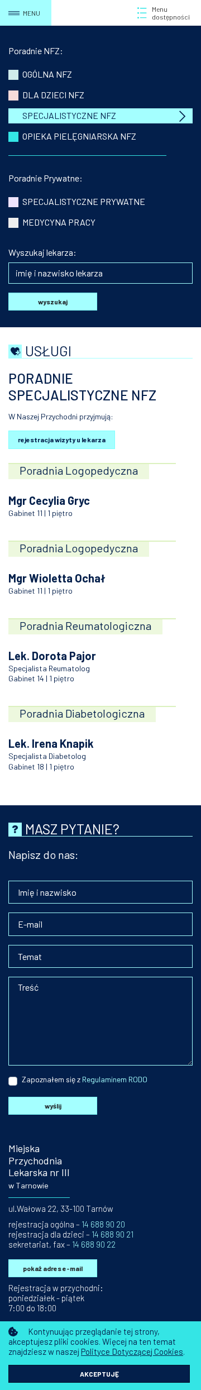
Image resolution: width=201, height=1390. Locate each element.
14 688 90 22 (94, 1244)
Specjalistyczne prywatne (83, 201)
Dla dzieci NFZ (53, 94)
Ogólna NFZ (47, 74)
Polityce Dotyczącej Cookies (132, 1351)
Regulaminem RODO (113, 1079)
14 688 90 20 (103, 1224)
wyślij (53, 1106)
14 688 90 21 (112, 1234)
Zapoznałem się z (51, 1079)
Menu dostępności (171, 13)
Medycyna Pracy (58, 222)
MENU (31, 13)
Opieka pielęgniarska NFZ (79, 136)
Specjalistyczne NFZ (69, 115)
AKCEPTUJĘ (99, 1374)
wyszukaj (53, 301)
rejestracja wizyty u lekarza (62, 439)
